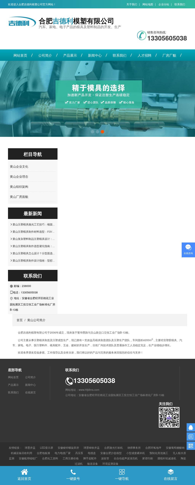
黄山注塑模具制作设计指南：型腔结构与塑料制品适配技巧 (47, 260)
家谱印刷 (147, 458)
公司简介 (45, 55)
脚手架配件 (90, 458)
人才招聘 (144, 55)
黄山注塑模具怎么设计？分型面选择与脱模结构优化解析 (46, 253)
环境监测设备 (110, 463)
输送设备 (92, 463)
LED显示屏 (46, 447)
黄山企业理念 (19, 176)
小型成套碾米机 (135, 453)
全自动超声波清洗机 (126, 458)
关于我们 (131, 4)
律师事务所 (134, 447)
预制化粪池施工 (158, 453)
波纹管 (105, 458)
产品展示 (70, 55)
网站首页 (20, 55)
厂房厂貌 (169, 55)
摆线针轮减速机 (166, 458)
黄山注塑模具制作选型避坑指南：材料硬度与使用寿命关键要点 (50, 246)
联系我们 (179, 4)
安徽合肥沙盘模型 (111, 453)
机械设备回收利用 (21, 453)
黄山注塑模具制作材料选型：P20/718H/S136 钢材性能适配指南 (49, 231)
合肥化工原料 (50, 458)
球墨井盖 (30, 447)
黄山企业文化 (19, 166)
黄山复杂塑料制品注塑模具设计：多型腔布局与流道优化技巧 (49, 239)
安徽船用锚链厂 (28, 458)
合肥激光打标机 (113, 447)
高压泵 (79, 453)
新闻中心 (95, 55)
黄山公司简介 (36, 320)
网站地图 (147, 4)
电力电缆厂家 (63, 453)
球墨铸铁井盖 (92, 447)
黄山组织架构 (19, 186)
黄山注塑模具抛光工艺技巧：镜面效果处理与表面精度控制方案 (50, 224)
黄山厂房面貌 (19, 196)
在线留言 (30, 392)
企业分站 (163, 4)
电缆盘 (92, 453)
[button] (92, 131)
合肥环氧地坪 (153, 447)
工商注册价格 (71, 458)
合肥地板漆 (43, 453)
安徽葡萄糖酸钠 (175, 447)
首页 (20, 320)
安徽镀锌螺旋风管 (68, 447)
